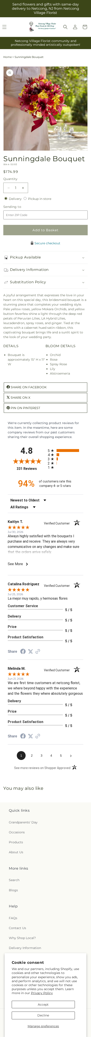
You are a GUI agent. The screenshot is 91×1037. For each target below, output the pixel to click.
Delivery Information (25, 948)
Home (7, 57)
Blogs (13, 890)
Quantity (10, 179)
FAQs (13, 918)
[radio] (65, 450)
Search (14, 880)
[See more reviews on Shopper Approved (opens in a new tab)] (37, 652)
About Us (16, 852)
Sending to (18, 207)
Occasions (17, 832)
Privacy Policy (42, 993)
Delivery (16, 199)
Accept (43, 1004)
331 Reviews (31, 469)
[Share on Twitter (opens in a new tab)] (30, 652)
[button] (65, 27)
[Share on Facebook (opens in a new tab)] (23, 652)
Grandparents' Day (23, 822)
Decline (43, 1015)
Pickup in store (39, 199)
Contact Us (17, 928)
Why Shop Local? (22, 938)
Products (16, 842)
